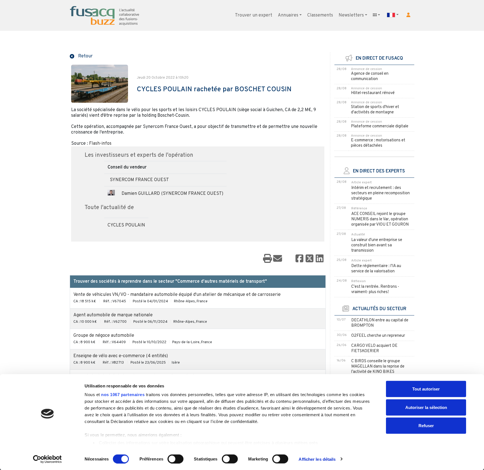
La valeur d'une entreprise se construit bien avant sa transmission (376, 245)
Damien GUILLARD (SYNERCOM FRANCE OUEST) (172, 194)
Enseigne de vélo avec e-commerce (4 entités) (120, 356)
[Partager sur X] (309, 259)
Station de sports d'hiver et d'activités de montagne (375, 109)
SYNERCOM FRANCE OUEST (139, 180)
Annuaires (288, 15)
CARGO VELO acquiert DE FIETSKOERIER (374, 348)
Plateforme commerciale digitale (379, 126)
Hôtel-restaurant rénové (373, 93)
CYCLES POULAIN (126, 225)
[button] (408, 15)
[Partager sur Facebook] (299, 259)
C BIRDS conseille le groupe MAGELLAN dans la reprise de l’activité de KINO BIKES (377, 367)
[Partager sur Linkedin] (320, 259)
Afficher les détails (317, 459)
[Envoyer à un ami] (277, 259)
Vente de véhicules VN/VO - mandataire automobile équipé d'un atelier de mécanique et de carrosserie (177, 295)
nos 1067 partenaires (123, 394)
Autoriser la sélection (426, 407)
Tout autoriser (426, 389)
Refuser (426, 425)
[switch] (175, 458)
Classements (320, 15)
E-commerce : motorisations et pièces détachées (378, 143)
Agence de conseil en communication (369, 76)
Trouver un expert (253, 15)
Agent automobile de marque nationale (113, 315)
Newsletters (351, 15)
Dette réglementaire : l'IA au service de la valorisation (376, 268)
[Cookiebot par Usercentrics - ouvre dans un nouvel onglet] (47, 459)
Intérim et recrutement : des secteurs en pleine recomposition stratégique (380, 193)
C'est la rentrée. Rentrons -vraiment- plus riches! (375, 289)
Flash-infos (100, 143)
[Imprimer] (267, 259)
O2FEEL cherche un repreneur (378, 335)
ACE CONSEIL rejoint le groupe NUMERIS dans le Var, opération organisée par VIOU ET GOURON (380, 219)
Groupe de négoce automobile (103, 335)
